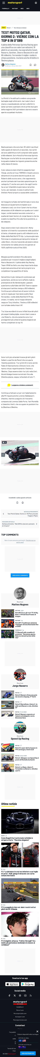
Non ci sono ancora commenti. (20, 541)
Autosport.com (20, 1017)
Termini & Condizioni (13, 1048)
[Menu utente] (36, 3)
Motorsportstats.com (20, 1020)
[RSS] (31, 996)
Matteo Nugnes (10, 64)
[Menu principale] (3, 2)
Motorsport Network (15, 1054)
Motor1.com (20, 1010)
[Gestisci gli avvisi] (23, 503)
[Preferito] (31, 65)
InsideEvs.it (20, 1007)
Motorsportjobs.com (20, 1013)
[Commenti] (36, 65)
